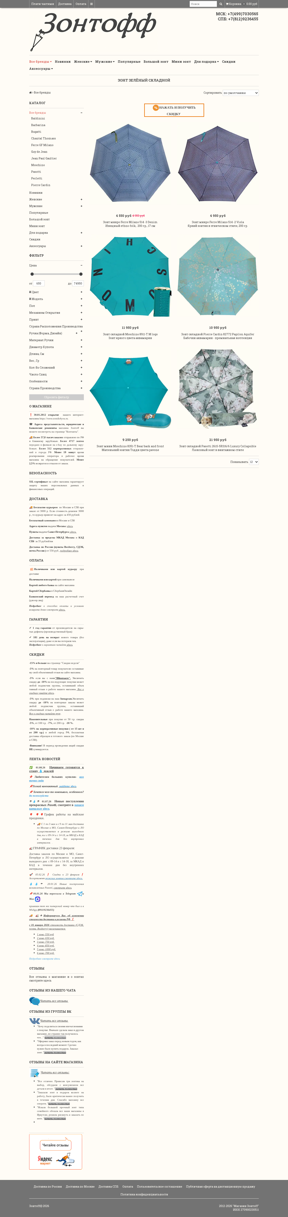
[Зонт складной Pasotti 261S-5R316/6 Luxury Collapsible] (218, 388)
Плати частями (42, 4)
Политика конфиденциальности (144, 1194)
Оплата (81, 4)
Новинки (63, 61)
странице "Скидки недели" (65, 663)
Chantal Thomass (43, 138)
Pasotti (36, 172)
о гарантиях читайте (54, 644)
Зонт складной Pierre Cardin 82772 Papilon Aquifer (217, 334)
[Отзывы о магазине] (34, 1001)
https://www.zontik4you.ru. (54, 418)
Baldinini (38, 118)
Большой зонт (156, 61)
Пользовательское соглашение (159, 1186)
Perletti (36, 178)
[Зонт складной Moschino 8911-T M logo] (130, 275)
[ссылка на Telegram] (79, 893)
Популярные (129, 61)
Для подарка (205, 61)
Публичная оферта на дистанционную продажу (220, 1186)
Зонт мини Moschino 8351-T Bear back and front (130, 446)
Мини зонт (181, 61)
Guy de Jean (39, 152)
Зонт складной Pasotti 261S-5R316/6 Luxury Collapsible (217, 446)
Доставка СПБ (108, 1186)
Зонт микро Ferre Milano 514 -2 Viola (218, 222)
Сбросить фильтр (56, 397)
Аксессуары (40, 68)
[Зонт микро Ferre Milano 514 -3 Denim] (130, 163)
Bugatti (36, 132)
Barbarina (38, 125)
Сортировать (213, 93)
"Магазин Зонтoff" (246, 1206)
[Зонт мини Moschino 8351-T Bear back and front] (130, 388)
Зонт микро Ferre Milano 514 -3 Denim (130, 222)
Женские (82, 61)
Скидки (228, 61)
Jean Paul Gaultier (44, 158)
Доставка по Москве (80, 1186)
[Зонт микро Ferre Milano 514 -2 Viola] (218, 163)
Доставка (65, 4)
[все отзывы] (55, 1151)
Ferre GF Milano (42, 145)
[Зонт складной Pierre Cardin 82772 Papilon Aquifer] (218, 275)
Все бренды (39, 61)
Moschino (38, 165)
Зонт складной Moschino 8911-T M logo (130, 334)
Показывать (239, 462)
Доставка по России (47, 1186)
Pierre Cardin (40, 185)
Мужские (104, 61)
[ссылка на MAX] (37, 898)
